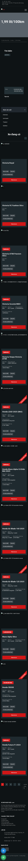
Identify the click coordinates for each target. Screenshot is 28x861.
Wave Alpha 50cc (9, 637)
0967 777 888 (5, 4)
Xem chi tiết (5, 171)
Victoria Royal (8, 163)
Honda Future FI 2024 (11, 745)
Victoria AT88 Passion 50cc (11, 255)
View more (14, 180)
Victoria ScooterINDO (11, 304)
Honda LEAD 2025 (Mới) (12, 412)
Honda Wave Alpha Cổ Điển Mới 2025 (13, 470)
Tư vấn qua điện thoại (7, 174)
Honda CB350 (8, 687)
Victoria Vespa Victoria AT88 (12, 358)
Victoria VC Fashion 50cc (13, 205)
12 (24, 788)
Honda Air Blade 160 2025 (13, 529)
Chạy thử (12, 171)
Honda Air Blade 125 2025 (13, 582)
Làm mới (7, 54)
